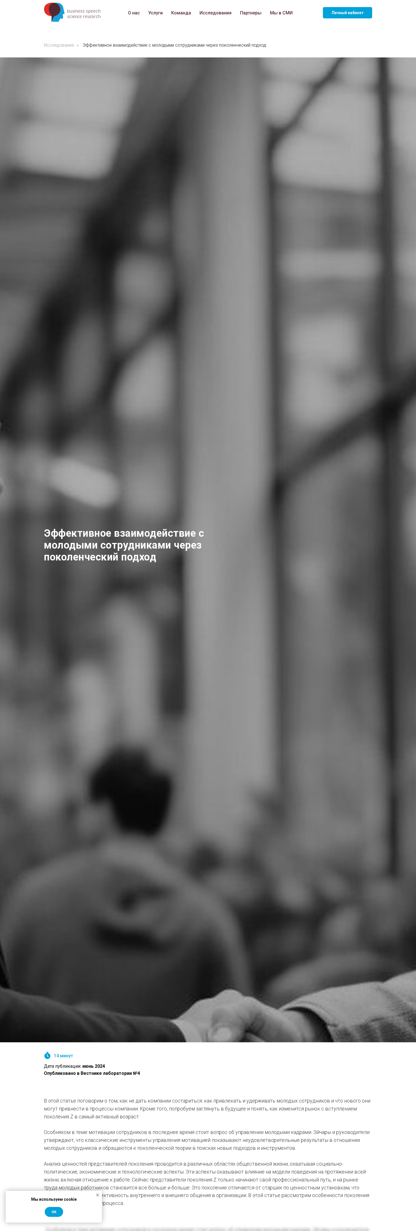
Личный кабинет (347, 12)
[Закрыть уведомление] (97, 1195)
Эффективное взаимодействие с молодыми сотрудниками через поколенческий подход (174, 45)
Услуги (155, 13)
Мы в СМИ (281, 13)
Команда (181, 13)
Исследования (215, 13)
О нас (134, 13)
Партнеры (250, 13)
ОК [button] (54, 1212)
